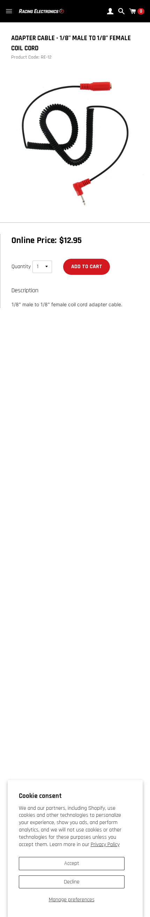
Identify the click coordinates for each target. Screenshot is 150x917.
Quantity (21, 266)
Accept (71, 863)
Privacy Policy (105, 844)
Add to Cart (86, 266)
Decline (72, 882)
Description (25, 290)
